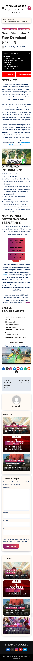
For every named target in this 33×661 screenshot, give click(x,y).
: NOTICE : (9, 64)
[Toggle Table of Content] (28, 53)
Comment (6, 487)
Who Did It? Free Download (15, 447)
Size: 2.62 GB (16, 249)
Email (5, 521)
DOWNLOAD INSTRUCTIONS (12, 58)
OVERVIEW (7, 56)
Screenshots (10, 68)
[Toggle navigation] (3, 8)
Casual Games (22, 425)
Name (5, 513)
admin (8, 47)
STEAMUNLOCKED (16, 6)
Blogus (26, 656)
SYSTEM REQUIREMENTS (12, 66)
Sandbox (13, 29)
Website (5, 529)
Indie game (9, 444)
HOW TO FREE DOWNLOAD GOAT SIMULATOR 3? (14, 61)
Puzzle (16, 444)
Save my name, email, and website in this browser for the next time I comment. (16, 541)
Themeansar (16, 658)
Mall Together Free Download (16, 428)
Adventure (5, 29)
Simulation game (23, 29)
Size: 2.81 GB (16, 241)
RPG (20, 626)
